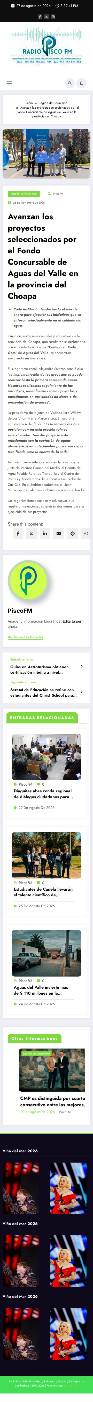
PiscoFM (58, 194)
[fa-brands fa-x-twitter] (46, 16)
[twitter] (31, 533)
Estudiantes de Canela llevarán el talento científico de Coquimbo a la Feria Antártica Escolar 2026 (43, 892)
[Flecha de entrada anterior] (81, 666)
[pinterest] (72, 533)
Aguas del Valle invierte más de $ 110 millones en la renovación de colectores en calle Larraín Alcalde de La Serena (41, 990)
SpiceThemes (71, 1386)
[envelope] (58, 533)
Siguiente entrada (23, 682)
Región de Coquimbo (24, 194)
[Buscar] (70, 83)
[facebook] (18, 533)
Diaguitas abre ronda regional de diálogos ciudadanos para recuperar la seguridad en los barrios (43, 794)
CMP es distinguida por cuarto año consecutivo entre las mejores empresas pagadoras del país (46, 1101)
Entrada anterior (22, 659)
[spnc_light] (81, 83)
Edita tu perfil (73, 621)
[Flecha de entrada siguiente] (81, 692)
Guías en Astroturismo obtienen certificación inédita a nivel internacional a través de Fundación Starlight (42, 669)
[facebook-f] (40, 16)
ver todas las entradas (25, 637)
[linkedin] (45, 533)
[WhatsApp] (86, 533)
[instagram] (53, 16)
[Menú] (9, 83)
